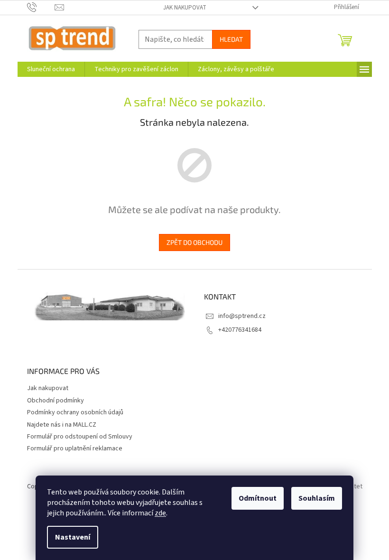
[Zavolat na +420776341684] (41, 7)
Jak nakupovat (184, 7)
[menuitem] (51, 69)
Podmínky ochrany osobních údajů (75, 412)
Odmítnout (258, 498)
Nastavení (72, 537)
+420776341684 (239, 330)
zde (160, 513)
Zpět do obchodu (194, 242)
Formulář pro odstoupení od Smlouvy (79, 436)
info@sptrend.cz (242, 316)
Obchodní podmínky (55, 400)
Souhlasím (316, 498)
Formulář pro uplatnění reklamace (74, 448)
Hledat (231, 39)
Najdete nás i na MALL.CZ (61, 424)
